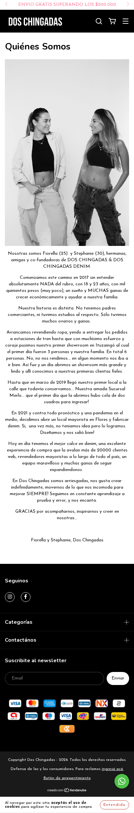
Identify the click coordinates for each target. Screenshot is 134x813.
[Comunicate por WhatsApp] (121, 781)
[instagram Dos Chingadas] (10, 597)
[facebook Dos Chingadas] (26, 597)
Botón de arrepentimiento (67, 778)
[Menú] (125, 22)
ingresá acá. (113, 769)
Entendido (114, 805)
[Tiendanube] (67, 791)
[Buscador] (99, 21)
